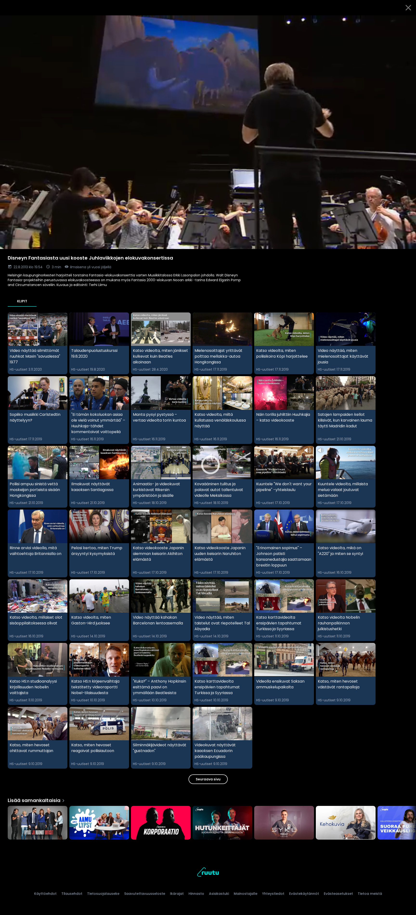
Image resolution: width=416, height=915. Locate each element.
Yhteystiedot (273, 893)
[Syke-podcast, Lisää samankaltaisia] (284, 823)
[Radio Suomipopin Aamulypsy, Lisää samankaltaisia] (99, 823)
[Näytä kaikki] (208, 821)
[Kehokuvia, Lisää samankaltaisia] (346, 823)
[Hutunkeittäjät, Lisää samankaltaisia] (222, 823)
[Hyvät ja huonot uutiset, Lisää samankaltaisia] (37, 823)
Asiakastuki (219, 893)
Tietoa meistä (370, 893)
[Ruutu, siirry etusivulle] (208, 872)
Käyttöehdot (45, 893)
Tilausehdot (71, 893)
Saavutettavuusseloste (144, 893)
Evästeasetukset (338, 893)
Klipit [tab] (22, 301)
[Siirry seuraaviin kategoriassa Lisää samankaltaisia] (408, 823)
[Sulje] (408, 7)
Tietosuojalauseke (103, 893)
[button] (208, 132)
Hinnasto (196, 893)
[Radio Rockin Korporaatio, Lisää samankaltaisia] (161, 823)
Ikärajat (177, 893)
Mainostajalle (245, 893)
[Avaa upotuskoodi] (407, 21)
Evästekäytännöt (304, 893)
